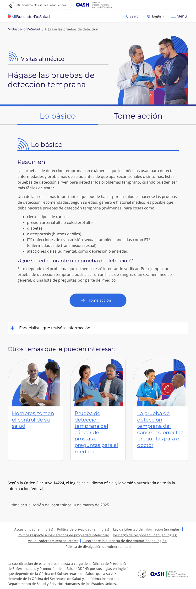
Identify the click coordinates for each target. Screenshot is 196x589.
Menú (182, 16)
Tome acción (100, 300)
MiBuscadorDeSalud (24, 29)
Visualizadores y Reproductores (53, 540)
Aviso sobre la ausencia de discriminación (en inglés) (124, 540)
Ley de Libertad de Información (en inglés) (146, 529)
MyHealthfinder (29, 16)
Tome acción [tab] (138, 116)
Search (135, 15)
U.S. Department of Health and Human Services (40, 5)
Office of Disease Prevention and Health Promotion (169, 574)
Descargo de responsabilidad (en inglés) (145, 535)
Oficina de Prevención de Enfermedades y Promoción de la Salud (94, 5)
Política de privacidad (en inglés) (83, 529)
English (158, 16)
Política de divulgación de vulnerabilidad (98, 546)
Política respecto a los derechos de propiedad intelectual (63, 535)
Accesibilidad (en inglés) (33, 529)
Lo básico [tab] (58, 116)
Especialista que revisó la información (54, 328)
